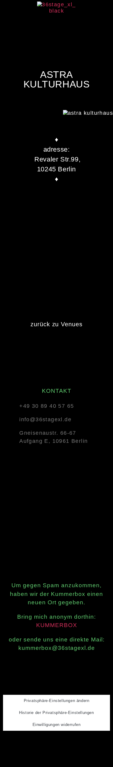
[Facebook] (41, 741)
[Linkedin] (72, 741)
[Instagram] (57, 741)
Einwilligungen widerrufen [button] (57, 724)
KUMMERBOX (56, 625)
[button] (56, 26)
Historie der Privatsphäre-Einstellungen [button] (56, 712)
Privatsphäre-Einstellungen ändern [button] (56, 700)
